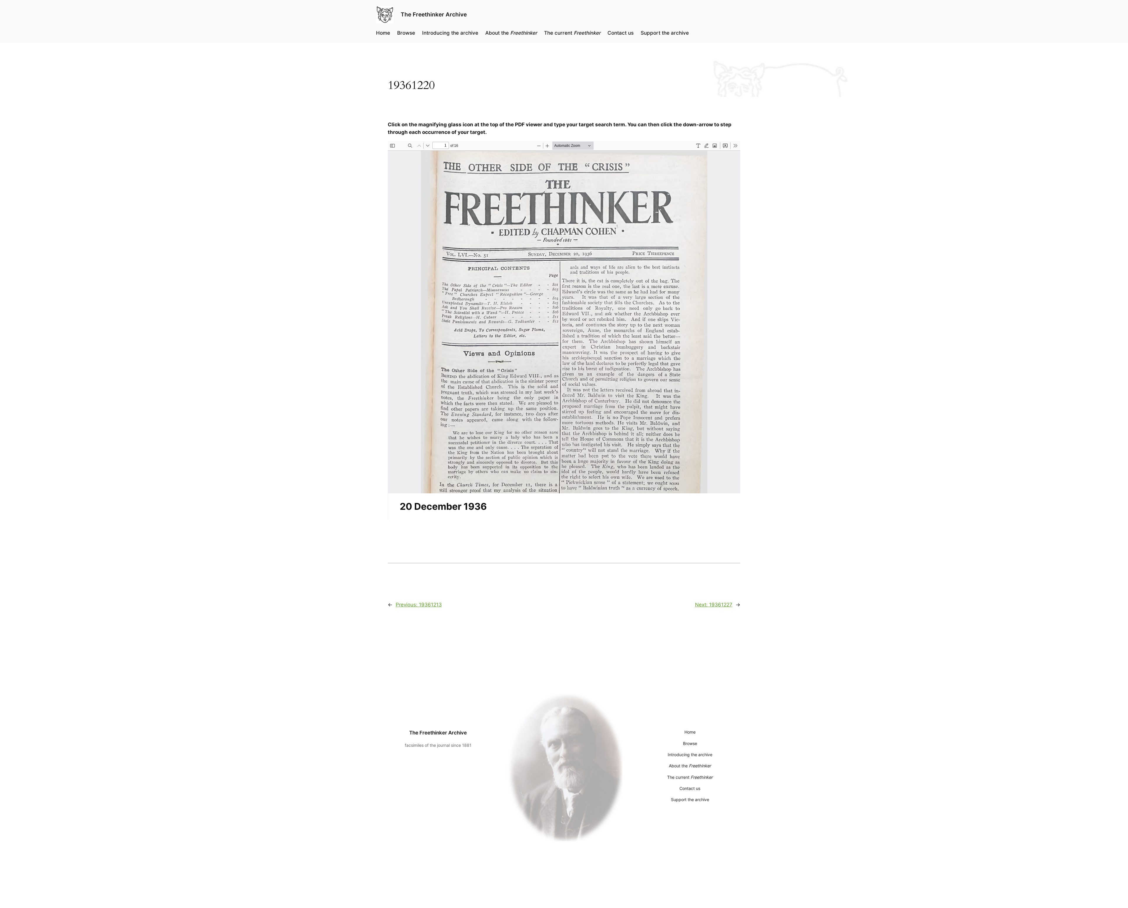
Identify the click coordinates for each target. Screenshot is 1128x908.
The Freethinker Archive (434, 14)
